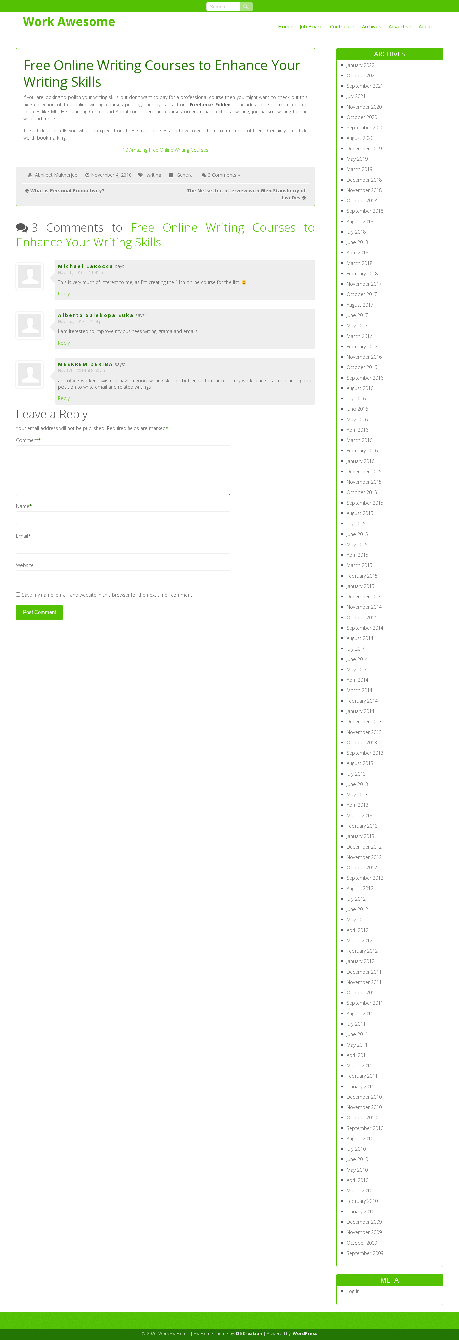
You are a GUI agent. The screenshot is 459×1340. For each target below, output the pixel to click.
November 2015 (364, 482)
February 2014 (362, 701)
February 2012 (362, 951)
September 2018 (365, 211)
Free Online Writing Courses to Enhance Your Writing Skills (165, 234)
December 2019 (364, 148)
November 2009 (364, 1232)
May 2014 (357, 669)
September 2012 (365, 878)
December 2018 (364, 179)
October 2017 (362, 294)
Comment (27, 440)
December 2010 (364, 1097)
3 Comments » (224, 175)
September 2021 (365, 86)
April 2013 (357, 805)
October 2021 (362, 75)
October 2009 (362, 1242)
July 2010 (356, 1149)
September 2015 (365, 503)
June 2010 (357, 1159)
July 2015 (356, 523)
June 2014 (357, 659)
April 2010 (357, 1180)
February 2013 (362, 826)
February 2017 (362, 346)
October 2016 (362, 367)
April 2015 (357, 555)
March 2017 (359, 336)
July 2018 (356, 232)
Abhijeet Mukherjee (56, 175)
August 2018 (360, 221)
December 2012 (364, 846)
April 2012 (357, 930)
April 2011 (357, 1055)
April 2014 (357, 680)
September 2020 (365, 127)
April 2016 (357, 430)
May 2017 (357, 325)
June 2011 (357, 1034)
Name (22, 506)
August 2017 (360, 305)
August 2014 (360, 638)
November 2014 (364, 607)
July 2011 (356, 1024)
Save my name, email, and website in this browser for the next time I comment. (107, 595)
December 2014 (364, 596)
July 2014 (356, 648)
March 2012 (359, 940)
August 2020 (360, 138)
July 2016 (356, 398)
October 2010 (362, 1117)
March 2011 (359, 1065)
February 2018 (362, 273)
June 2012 (357, 909)
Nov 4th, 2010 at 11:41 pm (82, 272)
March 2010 (359, 1190)
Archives (371, 26)
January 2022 (360, 65)
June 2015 (357, 534)
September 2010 (365, 1128)
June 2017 (357, 315)
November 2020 (364, 107)
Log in (353, 1291)
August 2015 (360, 513)
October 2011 (362, 992)
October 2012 (362, 867)
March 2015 (359, 565)
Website (25, 565)
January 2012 (360, 961)
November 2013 (364, 732)
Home (285, 26)
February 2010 (362, 1201)
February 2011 (362, 1076)
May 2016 (357, 419)
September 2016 (365, 378)
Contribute (342, 26)
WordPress (305, 1333)
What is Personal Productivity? (67, 190)
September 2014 (365, 628)
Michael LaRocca (86, 266)
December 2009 (364, 1222)
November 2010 (364, 1107)
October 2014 (362, 617)
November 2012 (364, 857)
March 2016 (359, 440)
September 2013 (365, 753)
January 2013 (360, 836)
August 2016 (360, 388)
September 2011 (365, 1003)
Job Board (311, 26)
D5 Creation (249, 1333)
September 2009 (365, 1253)
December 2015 (364, 471)
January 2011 (360, 1086)
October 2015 (362, 492)
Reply (64, 293)
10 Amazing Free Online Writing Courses (165, 150)
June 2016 (357, 409)
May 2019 (357, 159)
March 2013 (359, 815)
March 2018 (359, 263)
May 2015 (357, 544)
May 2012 (357, 919)
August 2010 (360, 1138)
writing (154, 175)
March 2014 (359, 690)
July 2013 (356, 774)
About (425, 26)
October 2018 (362, 200)
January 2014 (360, 711)
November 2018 (364, 190)
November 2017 (364, 284)
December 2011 (364, 972)
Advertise (400, 26)
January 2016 (360, 461)
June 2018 (357, 242)
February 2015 (362, 576)
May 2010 (357, 1170)
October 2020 (362, 117)
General (185, 175)
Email (22, 536)
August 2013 (360, 763)
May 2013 (357, 794)
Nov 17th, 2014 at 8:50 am (82, 370)
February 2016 (362, 450)
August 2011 (360, 1013)
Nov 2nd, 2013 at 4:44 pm (81, 321)
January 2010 (360, 1211)
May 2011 (357, 1044)
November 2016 (364, 357)
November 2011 (364, 982)
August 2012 (360, 888)
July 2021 (356, 96)
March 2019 (359, 169)
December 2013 (364, 721)
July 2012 (356, 899)
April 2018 (357, 252)
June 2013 (357, 784)
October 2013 (362, 742)
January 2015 (360, 586)
